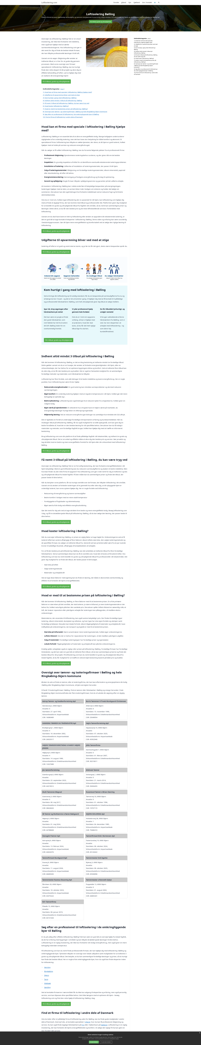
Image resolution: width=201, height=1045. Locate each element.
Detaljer (117, 1038)
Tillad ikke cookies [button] (106, 1042)
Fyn (130, 2)
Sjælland (137, 2)
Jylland (123, 2)
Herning (47, 967)
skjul (62, 89)
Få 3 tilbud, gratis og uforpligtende (100, 22)
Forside (116, 2)
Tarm (46, 979)
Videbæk (47, 983)
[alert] (100, 1038)
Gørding (47, 987)
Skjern (46, 975)
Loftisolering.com (49, 2)
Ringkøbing (48, 971)
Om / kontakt (147, 2)
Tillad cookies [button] (93, 1042)
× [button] (199, 1032)
